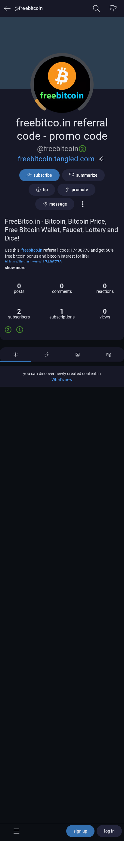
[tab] (15, 354)
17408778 (52, 261)
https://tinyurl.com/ (23, 261)
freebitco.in (32, 250)
